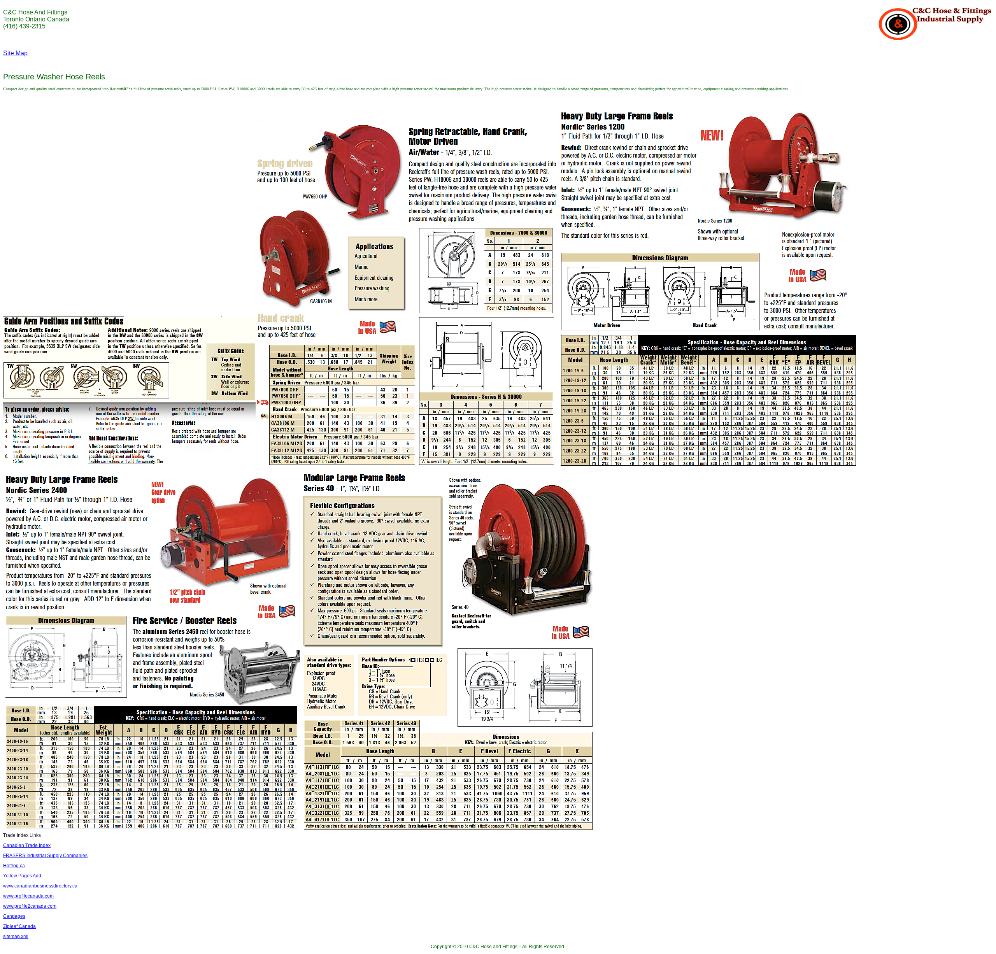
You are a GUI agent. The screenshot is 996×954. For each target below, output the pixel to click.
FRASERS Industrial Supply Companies (45, 855)
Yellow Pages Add (22, 876)
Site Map (15, 53)
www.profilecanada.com (28, 896)
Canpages (14, 916)
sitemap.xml (15, 936)
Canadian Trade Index (27, 845)
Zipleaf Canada (19, 926)
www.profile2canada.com (29, 906)
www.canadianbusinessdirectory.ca (40, 886)
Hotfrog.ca (14, 865)
